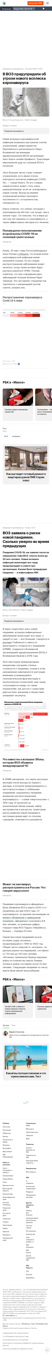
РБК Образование (8, 1155)
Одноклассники (32, 1132)
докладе (7, 642)
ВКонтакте (30, 1129)
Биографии (7, 1148)
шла (20, 162)
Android (29, 1274)
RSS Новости (31, 1172)
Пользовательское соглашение (15, 1339)
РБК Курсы (28, 1251)
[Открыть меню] (47, 3)
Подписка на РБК (31, 1156)
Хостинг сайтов (29, 1226)
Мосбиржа (26, 1323)
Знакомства (30, 1234)
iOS (27, 1271)
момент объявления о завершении (22, 917)
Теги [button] (5, 428)
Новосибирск (8, 1179)
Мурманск (6, 1234)
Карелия (6, 1231)
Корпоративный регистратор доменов (30, 1220)
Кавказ (5, 1228)
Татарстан (6, 1218)
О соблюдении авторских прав (16, 1336)
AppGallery (30, 1277)
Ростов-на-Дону (7, 1214)
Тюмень (6, 1222)
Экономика (7, 1130)
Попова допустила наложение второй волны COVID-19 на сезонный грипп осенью (22, 234)
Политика (6, 1126)
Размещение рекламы (30, 1196)
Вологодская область (7, 1189)
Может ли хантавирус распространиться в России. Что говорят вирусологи (24, 887)
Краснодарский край (8, 1198)
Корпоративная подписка (32, 1161)
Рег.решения (30, 1231)
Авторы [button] (6, 1025)
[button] (18, 405)
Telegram (29, 1135)
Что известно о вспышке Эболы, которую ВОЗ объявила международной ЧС (24, 762)
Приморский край (8, 1239)
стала (16, 940)
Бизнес (5, 1136)
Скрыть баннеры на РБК (30, 1149)
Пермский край (7, 1209)
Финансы (6, 1145)
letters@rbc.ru (11, 1315)
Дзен (28, 1138)
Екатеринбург (8, 1175)
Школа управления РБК (30, 1257)
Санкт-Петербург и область (7, 1170)
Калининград (8, 1194)
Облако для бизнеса (29, 1212)
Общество (7, 241)
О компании (29, 1182)
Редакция (29, 1191)
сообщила (22, 253)
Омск (5, 1182)
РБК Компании (29, 1246)
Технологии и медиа (8, 1140)
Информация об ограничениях (15, 1332)
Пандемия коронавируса (13, 68)
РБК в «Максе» (14, 382)
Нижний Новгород (6, 1203)
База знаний (7, 1151)
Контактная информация (30, 1187)
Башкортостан (8, 1185)
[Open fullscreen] (44, 704)
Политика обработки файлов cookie (18, 1348)
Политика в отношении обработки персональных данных (23, 1343)
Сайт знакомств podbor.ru (30, 1239)
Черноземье (7, 1225)
